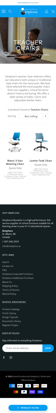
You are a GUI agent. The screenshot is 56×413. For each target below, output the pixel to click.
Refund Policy (9, 293)
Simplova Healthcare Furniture (18, 278)
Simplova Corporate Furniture (17, 274)
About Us (7, 282)
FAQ (4, 270)
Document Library (11, 321)
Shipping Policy (10, 285)
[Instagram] (10, 357)
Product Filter (30, 407)
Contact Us (7, 266)
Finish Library (9, 313)
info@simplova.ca (11, 246)
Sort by (12, 116)
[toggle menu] (3, 11)
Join (48, 348)
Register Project (10, 325)
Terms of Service (10, 289)
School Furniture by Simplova (25, 376)
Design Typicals (10, 317)
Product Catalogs (11, 309)
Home (9, 54)
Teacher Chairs (21, 54)
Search (5, 262)
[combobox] (33, 116)
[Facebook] (3, 357)
